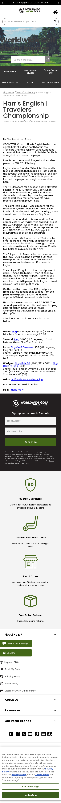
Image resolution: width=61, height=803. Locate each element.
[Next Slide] (58, 2)
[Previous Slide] (3, 2)
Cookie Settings (30, 786)
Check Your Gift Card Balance (20, 690)
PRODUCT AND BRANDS (30, 71)
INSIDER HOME (10, 71)
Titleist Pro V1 (16, 389)
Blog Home (8, 92)
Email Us (11, 653)
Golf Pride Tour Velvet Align (27, 379)
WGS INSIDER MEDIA (50, 82)
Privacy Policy (24, 463)
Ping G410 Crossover (22, 347)
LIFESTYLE (30, 82)
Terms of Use (42, 774)
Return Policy (11, 683)
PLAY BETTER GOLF (10, 82)
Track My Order (13, 669)
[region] (30, 774)
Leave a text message (17, 643)
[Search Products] (55, 21)
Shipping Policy (12, 676)
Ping (14, 331)
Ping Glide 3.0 (22, 363)
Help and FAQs (11, 662)
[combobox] (30, 21)
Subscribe (31, 442)
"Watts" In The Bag (26, 92)
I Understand (30, 795)
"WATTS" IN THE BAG (51, 71)
